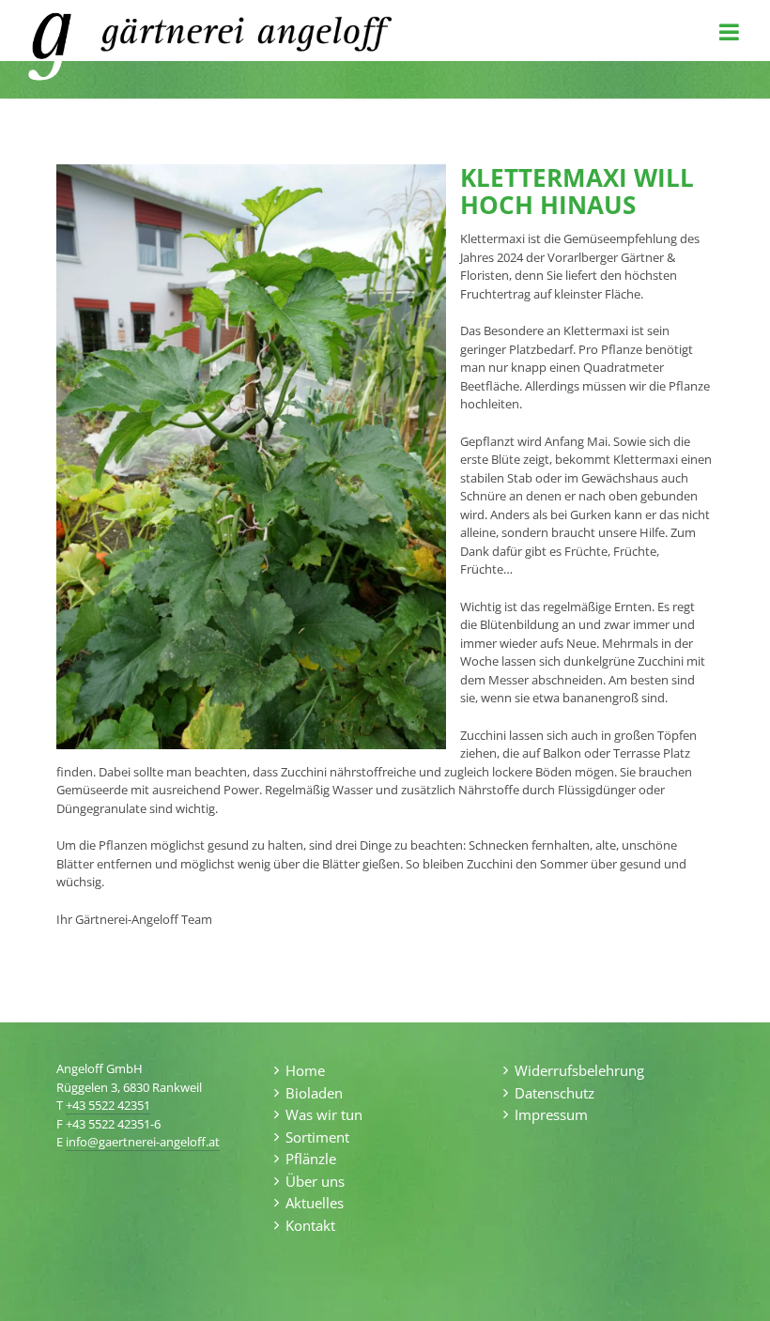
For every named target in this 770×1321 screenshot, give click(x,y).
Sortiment (317, 1137)
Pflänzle (310, 1158)
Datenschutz (554, 1092)
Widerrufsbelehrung (579, 1070)
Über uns (315, 1181)
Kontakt (310, 1225)
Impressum (551, 1114)
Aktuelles (314, 1202)
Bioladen (314, 1092)
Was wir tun (323, 1114)
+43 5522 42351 (108, 1105)
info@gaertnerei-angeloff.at (143, 1141)
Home (305, 1070)
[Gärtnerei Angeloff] (49, 48)
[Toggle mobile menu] (730, 32)
